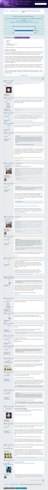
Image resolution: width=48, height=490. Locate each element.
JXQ (9, 447)
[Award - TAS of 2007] (5, 456)
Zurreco (9, 100)
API (20, 488)
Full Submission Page (18, 37)
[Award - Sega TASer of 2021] (7, 368)
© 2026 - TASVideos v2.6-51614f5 (9, 488)
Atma (9, 114)
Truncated (8, 360)
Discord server (17, 22)
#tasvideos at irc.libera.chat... (32, 22)
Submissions (28, 1)
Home (12, 1)
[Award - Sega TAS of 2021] (10, 369)
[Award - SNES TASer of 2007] (10, 453)
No (13, 28)
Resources (25, 4)
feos (9, 462)
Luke (9, 135)
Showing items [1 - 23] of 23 (35, 78)
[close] (42, 16)
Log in (44, 1)
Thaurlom (9, 125)
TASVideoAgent (8, 82)
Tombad (9, 325)
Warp (9, 425)
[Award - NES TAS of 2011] (5, 476)
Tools (12, 4)
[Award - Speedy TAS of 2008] (8, 453)
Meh (13, 32)
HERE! (15, 218)
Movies (21, 1)
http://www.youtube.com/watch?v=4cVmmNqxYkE (24, 463)
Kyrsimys (9, 300)
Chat (20, 4)
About (12, 6)
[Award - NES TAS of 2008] (5, 453)
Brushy (8, 337)
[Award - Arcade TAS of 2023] (5, 368)
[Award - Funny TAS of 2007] (11, 456)
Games (16, 1)
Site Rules (30, 21)
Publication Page (26, 37)
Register (39, 1)
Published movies (14, 11)
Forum (16, 4)
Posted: (9, 81)
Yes (13, 30)
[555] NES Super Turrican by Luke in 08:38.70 (23, 414)
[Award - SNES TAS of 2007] (8, 456)
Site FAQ (23, 18)
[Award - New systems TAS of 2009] (5, 179)
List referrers (24, 488)
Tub (9, 280)
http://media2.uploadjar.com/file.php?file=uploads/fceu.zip (25, 206)
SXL (9, 260)
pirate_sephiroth (8, 165)
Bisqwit (8, 374)
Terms (17, 488)
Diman (8, 348)
